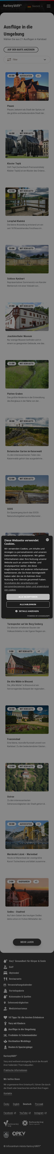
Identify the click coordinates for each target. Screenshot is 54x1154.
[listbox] (47, 539)
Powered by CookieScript (38, 616)
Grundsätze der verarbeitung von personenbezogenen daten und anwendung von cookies (26, 586)
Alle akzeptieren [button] (28, 596)
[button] (27, 611)
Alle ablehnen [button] (28, 604)
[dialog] (27, 577)
